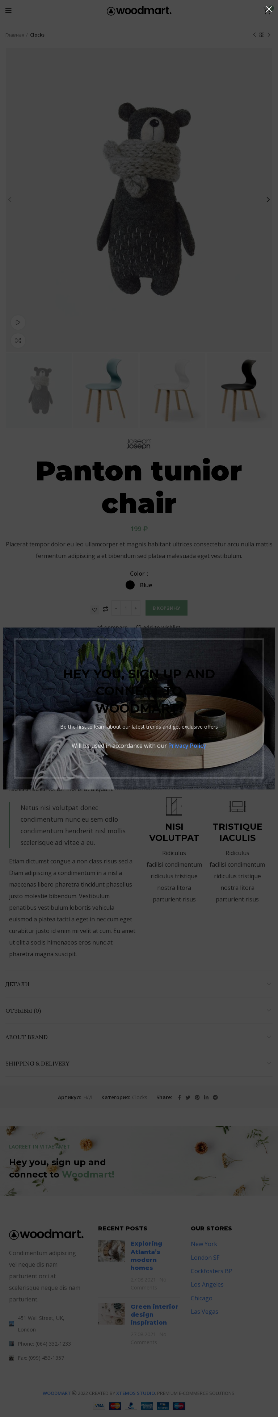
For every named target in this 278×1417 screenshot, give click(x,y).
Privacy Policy (187, 746)
